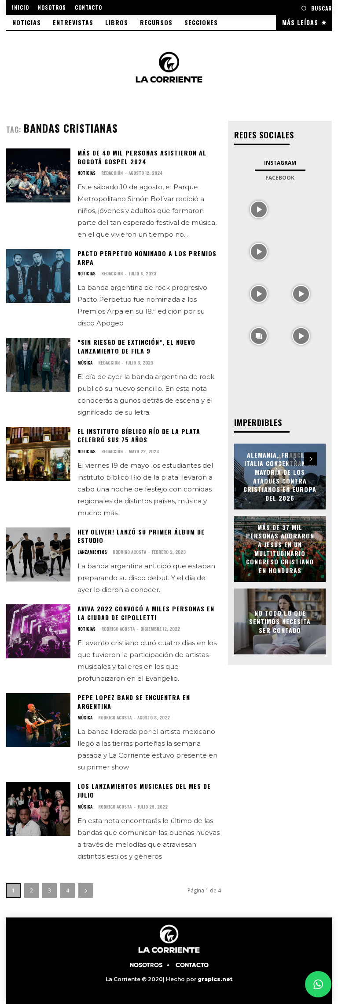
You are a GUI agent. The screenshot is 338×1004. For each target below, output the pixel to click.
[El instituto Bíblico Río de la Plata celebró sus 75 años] (38, 454)
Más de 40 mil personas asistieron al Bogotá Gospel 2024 (141, 157)
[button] (316, 8)
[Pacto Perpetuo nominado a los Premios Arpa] (38, 276)
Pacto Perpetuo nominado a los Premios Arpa (147, 258)
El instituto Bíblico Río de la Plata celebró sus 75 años (138, 435)
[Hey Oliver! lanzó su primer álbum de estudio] (38, 554)
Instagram (280, 162)
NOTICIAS (86, 173)
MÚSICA (84, 363)
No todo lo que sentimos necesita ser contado (280, 621)
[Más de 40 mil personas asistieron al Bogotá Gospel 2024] (38, 175)
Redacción (112, 173)
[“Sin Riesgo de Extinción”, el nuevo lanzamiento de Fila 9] (38, 365)
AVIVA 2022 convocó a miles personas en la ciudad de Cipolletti (145, 613)
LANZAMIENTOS (92, 552)
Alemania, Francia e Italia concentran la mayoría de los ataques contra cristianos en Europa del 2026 (279, 476)
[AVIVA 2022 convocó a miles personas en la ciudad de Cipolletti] (38, 631)
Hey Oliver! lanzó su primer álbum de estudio (141, 536)
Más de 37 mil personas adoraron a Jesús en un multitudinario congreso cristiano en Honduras (280, 549)
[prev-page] (294, 459)
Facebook (279, 177)
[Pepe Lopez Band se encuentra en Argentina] (38, 720)
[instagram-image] (259, 208)
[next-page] (85, 890)
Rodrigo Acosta (129, 552)
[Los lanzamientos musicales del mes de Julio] (38, 809)
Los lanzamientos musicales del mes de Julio (144, 790)
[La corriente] (169, 67)
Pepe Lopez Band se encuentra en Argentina (133, 702)
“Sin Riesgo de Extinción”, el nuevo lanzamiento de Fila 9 (136, 346)
